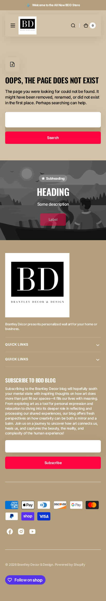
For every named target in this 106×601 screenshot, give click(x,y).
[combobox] (53, 119)
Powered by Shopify (70, 565)
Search (53, 137)
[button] (13, 25)
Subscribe (53, 462)
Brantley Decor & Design (35, 565)
